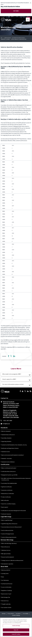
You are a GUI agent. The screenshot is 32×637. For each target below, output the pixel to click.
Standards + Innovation (6, 458)
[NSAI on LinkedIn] (28, 391)
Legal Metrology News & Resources (9, 523)
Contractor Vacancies (6, 514)
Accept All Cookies (16, 634)
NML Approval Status (6, 553)
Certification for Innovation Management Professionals (13, 510)
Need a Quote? (4, 507)
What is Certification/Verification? (8, 468)
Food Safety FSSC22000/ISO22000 (9, 483)
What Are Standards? (6, 431)
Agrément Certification (6, 487)
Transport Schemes (5, 39)
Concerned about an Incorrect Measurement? (11, 527)
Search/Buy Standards (6, 438)
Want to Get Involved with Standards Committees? (12, 455)
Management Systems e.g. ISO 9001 (9, 475)
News (2, 577)
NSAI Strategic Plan (5, 597)
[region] (16, 627)
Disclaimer (18, 613)
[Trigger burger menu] (28, 19)
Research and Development (7, 557)
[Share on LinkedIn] (14, 356)
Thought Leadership (5, 604)
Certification (7, 38)
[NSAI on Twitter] (25, 391)
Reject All (16, 630)
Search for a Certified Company (8, 504)
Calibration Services (5, 550)
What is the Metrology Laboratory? (9, 543)
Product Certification (6, 497)
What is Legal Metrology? (7, 520)
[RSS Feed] (30, 391)
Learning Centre (5, 573)
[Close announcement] (30, 3)
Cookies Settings (16, 615)
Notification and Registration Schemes (10, 448)
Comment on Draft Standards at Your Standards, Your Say (14, 445)
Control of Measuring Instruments (8, 537)
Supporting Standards (6, 441)
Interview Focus (5, 601)
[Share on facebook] (8, 356)
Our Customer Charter (6, 607)
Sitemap (4, 613)
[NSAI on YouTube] (22, 391)
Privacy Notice (11, 613)
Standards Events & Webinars (8, 462)
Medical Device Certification (7, 493)
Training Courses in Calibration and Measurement (12, 560)
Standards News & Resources (8, 434)
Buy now (16, 11)
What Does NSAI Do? (5, 570)
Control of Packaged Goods (7, 534)
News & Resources (5, 547)
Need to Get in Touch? (6, 594)
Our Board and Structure (6, 584)
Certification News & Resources (8, 471)
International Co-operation (7, 564)
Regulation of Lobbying (6, 590)
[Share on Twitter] (11, 356)
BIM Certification (5, 500)
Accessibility (25, 613)
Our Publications (5, 580)
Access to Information (6, 587)
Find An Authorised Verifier (7, 530)
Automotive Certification (18, 38)
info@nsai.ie (6, 424)
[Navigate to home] (6, 19)
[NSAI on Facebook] (20, 391)
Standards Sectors (5, 451)
